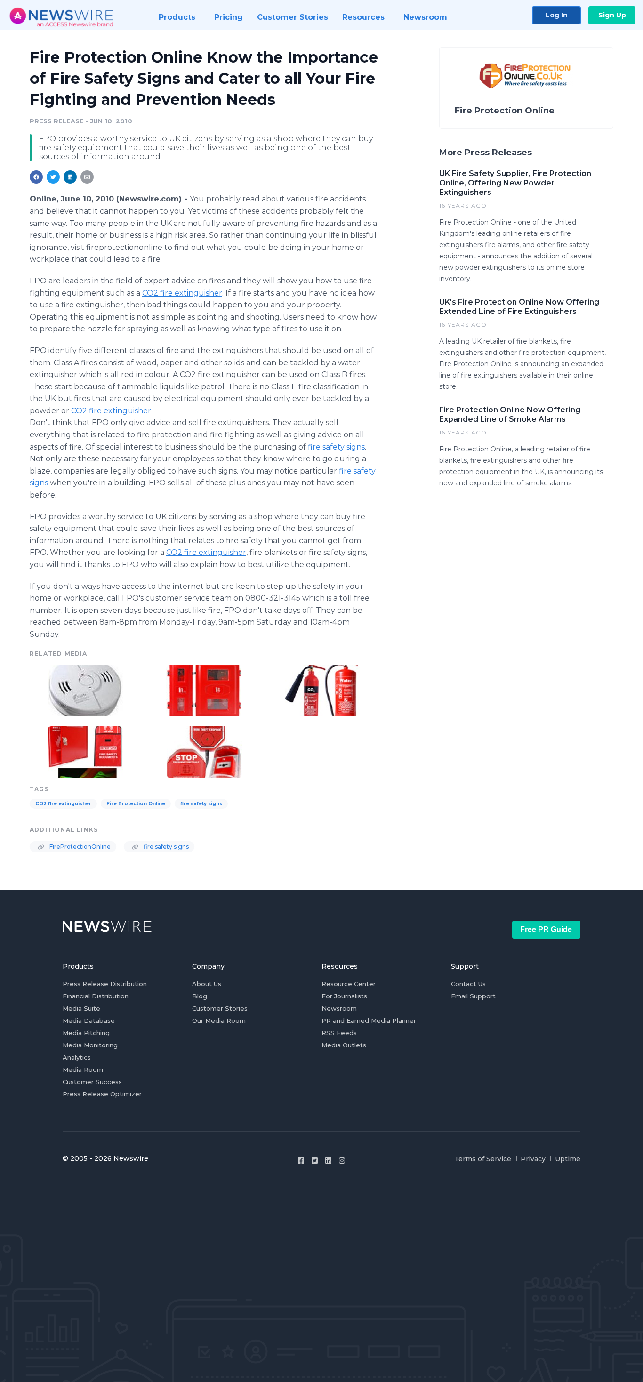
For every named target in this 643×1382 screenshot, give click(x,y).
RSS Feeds (339, 1032)
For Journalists (344, 996)
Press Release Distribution (105, 984)
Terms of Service (482, 1159)
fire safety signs (336, 446)
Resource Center (349, 984)
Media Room (83, 1069)
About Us (206, 984)
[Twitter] (315, 1160)
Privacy (533, 1159)
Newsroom (339, 1008)
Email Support (473, 996)
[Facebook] (301, 1160)
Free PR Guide (546, 929)
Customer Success (92, 1081)
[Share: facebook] (36, 177)
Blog (199, 996)
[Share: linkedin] (70, 177)
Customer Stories (220, 1008)
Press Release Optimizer (102, 1094)
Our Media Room (219, 1020)
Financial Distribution (96, 996)
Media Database (89, 1020)
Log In (557, 15)
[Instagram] (342, 1160)
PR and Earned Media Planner (369, 1020)
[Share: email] (87, 177)
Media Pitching (86, 1032)
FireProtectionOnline (79, 846)
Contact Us (468, 984)
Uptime (567, 1159)
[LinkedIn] (328, 1160)
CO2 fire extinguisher (182, 293)
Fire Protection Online (135, 804)
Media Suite (81, 1008)
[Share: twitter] (53, 177)
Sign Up (612, 15)
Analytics (77, 1057)
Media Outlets (344, 1045)
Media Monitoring (90, 1045)
